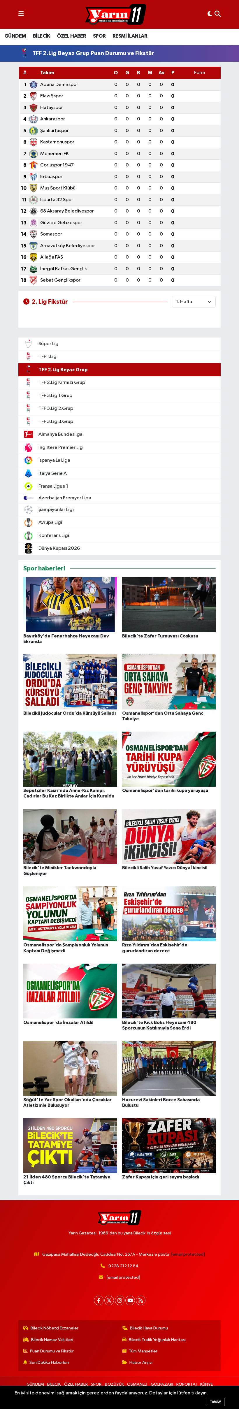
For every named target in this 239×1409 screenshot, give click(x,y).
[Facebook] (98, 1300)
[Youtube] (130, 1300)
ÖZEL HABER (71, 36)
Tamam (215, 1401)
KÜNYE (206, 1384)
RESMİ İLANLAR (130, 36)
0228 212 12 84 (123, 1266)
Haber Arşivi (140, 1362)
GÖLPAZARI (162, 1384)
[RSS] (140, 1300)
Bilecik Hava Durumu (149, 1328)
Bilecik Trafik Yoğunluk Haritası (157, 1340)
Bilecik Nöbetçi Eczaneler (54, 1328)
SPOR (99, 36)
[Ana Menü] (21, 14)
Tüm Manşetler (143, 1351)
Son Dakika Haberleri (49, 1362)
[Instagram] (119, 1300)
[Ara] (218, 14)
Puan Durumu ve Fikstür (52, 1351)
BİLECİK (41, 36)
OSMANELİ (137, 1384)
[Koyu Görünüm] (210, 14)
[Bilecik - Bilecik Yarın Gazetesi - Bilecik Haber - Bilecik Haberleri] (115, 15)
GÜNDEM (15, 36)
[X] (109, 1300)
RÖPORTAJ (186, 1384)
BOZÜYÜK (114, 1384)
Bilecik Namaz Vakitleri (52, 1340)
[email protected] (188, 1254)
